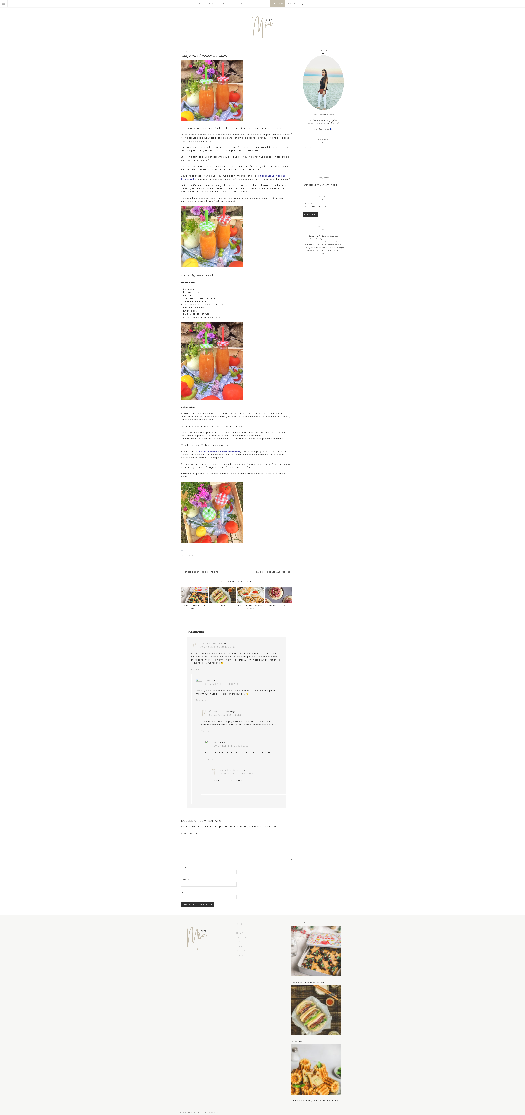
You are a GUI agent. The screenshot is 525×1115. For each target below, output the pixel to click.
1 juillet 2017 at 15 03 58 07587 (236, 773)
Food (183, 51)
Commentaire (189, 834)
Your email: (308, 203)
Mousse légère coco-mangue (200, 572)
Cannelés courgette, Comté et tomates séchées (316, 1100)
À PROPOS (241, 928)
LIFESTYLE (241, 937)
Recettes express (196, 51)
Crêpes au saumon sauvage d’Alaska (250, 607)
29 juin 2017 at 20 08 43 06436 (217, 647)
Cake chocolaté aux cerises (273, 572)
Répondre (196, 669)
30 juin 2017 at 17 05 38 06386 (231, 745)
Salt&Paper (213, 1113)
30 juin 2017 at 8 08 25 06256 (222, 684)
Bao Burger (296, 1041)
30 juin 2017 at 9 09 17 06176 (225, 715)
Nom (184, 867)
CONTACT (240, 955)
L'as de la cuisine (210, 643)
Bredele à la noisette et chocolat (194, 607)
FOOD (239, 942)
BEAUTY (240, 933)
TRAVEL (240, 946)
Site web (185, 892)
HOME (239, 924)
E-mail (185, 880)
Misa (207, 680)
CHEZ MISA (262, 26)
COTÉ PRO (241, 951)
